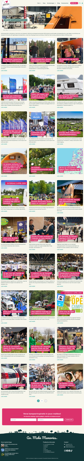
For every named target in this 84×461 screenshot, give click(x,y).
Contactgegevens (47, 451)
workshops (41, 35)
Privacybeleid (45, 458)
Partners (46, 447)
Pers (45, 448)
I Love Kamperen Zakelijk (49, 444)
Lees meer (4, 70)
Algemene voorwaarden (38, 458)
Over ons (46, 449)
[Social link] (65, 451)
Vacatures (46, 445)
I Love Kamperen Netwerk (49, 452)
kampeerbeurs (22, 35)
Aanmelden (69, 419)
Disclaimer (49, 458)
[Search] (80, 3)
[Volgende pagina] (45, 401)
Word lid (73, 3)
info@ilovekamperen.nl (70, 447)
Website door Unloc (55, 458)
